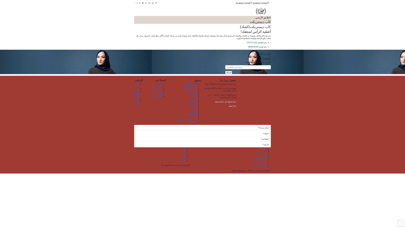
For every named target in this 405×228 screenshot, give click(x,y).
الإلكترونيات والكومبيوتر (189, 84)
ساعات (194, 107)
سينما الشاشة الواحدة (136, 94)
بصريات (194, 96)
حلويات (159, 89)
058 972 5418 (252, 42)
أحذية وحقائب (192, 122)
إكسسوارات (193, 104)
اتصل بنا (264, 156)
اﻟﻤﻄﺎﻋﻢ (224, 3)
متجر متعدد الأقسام (190, 89)
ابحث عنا (264, 151)
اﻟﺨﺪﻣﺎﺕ (195, 3)
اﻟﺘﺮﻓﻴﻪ (216, 3)
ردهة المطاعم (157, 86)
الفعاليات (209, 3)
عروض (202, 3)
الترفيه (266, 144)
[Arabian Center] (252, 3)
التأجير (264, 154)
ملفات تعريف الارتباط (259, 164)
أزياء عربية (193, 109)
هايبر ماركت (192, 117)
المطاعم (159, 84)
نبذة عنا (264, 148)
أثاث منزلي (193, 94)
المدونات (187, 3)
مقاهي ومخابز (157, 96)
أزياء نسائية (193, 101)
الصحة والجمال (192, 114)
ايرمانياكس (135, 89)
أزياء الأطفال (192, 91)
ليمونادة (136, 99)
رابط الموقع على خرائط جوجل (225, 101)
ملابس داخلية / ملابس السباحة (186, 119)
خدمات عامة (192, 112)
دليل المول (232, 106)
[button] (156, 3)
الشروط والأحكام (261, 159)
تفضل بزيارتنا (264, 128)
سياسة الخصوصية (260, 161)
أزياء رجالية (193, 86)
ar (139, 3)
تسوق (233, 3)
